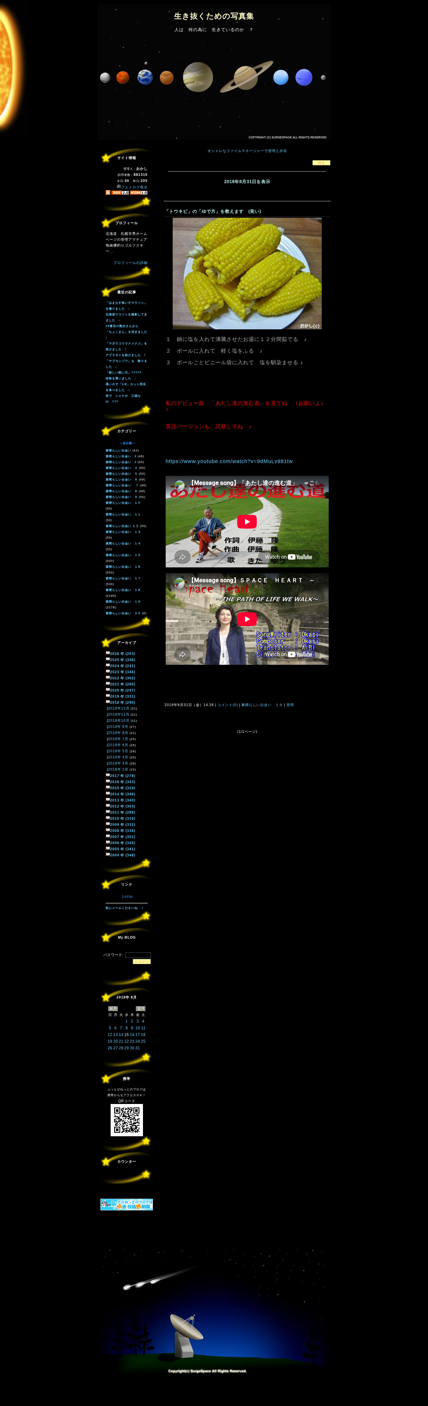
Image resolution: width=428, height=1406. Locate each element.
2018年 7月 (118, 739)
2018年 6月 (118, 745)
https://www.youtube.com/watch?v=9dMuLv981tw (229, 461)
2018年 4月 (118, 757)
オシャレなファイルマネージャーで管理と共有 (247, 151)
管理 (290, 705)
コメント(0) (227, 705)
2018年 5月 (118, 751)
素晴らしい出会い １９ (262, 705)
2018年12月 (119, 708)
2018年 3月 (118, 763)
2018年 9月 (118, 727)
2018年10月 (119, 721)
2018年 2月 (118, 769)
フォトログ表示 (134, 187)
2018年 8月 (118, 733)
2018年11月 (119, 714)
